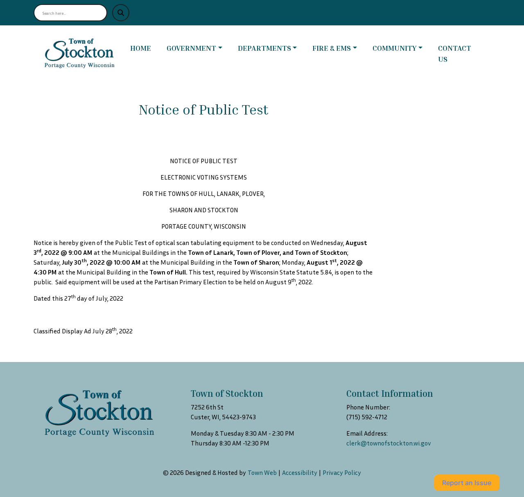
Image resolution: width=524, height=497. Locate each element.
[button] (199, 48)
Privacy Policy (342, 472)
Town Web (262, 472)
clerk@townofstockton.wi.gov (388, 443)
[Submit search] (120, 12)
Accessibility (299, 472)
